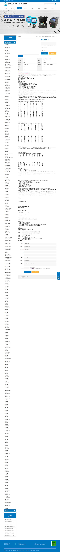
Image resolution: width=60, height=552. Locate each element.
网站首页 (6, 8)
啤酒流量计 (6, 102)
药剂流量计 (6, 304)
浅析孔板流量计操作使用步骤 (9, 528)
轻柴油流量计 (7, 82)
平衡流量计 (6, 491)
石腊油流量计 (7, 335)
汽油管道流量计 (7, 226)
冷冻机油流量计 (7, 186)
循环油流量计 (7, 200)
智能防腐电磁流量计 (8, 502)
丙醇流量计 (6, 326)
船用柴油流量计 (7, 122)
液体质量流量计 (7, 453)
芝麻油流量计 (7, 214)
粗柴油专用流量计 (7, 133)
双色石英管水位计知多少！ (8, 519)
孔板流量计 (6, 465)
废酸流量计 (6, 349)
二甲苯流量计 (7, 315)
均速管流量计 (7, 459)
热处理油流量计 (7, 180)
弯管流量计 (6, 496)
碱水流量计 (6, 289)
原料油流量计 (7, 174)
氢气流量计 (6, 427)
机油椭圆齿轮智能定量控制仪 (9, 65)
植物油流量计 (7, 300)
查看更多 (6, 510)
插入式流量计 (7, 448)
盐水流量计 (6, 373)
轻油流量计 (6, 309)
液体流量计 (6, 479)
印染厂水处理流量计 (8, 275)
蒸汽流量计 (6, 476)
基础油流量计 (7, 148)
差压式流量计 (7, 471)
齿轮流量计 (6, 61)
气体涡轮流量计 (7, 396)
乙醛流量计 (6, 338)
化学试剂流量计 (7, 361)
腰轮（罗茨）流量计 (8, 347)
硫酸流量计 (6, 410)
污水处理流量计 (7, 90)
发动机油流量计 (7, 137)
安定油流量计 (7, 142)
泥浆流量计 (6, 450)
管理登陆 (37, 550)
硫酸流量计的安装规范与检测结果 (9, 530)
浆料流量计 (6, 375)
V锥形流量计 (7, 44)
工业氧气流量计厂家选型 (24, 276)
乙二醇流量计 (7, 327)
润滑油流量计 (7, 425)
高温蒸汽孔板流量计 (8, 246)
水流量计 (6, 399)
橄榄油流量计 (7, 217)
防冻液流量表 (7, 306)
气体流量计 (6, 473)
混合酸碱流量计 (7, 352)
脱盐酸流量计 (7, 324)
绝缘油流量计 (7, 99)
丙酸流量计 (6, 110)
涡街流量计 (6, 482)
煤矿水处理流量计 (7, 269)
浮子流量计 (6, 456)
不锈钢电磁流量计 (7, 209)
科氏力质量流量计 (7, 390)
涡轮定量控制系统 (7, 165)
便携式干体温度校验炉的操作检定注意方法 (10, 526)
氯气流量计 (6, 416)
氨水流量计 (6, 372)
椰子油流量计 (7, 145)
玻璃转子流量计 (7, 494)
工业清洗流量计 (7, 281)
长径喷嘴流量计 (7, 85)
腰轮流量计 (6, 488)
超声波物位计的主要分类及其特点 (9, 535)
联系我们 (55, 0)
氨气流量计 (6, 439)
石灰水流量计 (7, 286)
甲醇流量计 (6, 413)
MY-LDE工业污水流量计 (8, 237)
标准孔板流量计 (7, 505)
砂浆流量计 (6, 330)
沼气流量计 (6, 402)
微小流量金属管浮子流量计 (9, 157)
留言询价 (52, 53)
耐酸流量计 (6, 355)
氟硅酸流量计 (7, 376)
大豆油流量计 (7, 387)
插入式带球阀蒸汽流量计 (8, 257)
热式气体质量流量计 (8, 67)
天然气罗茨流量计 (7, 171)
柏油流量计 (6, 151)
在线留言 (52, 0)
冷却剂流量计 (7, 280)
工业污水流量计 (7, 114)
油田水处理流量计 (7, 260)
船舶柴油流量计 (7, 223)
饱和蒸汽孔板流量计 (8, 249)
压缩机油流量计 (7, 232)
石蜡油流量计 (7, 177)
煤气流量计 (6, 401)
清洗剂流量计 (7, 283)
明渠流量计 (6, 474)
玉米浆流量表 (7, 229)
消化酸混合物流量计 (8, 358)
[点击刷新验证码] (32, 268)
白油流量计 (6, 191)
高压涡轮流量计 (7, 160)
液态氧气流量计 (7, 341)
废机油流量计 (7, 188)
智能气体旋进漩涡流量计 (8, 240)
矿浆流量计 (6, 228)
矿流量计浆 (6, 444)
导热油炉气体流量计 (8, 255)
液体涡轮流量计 (7, 398)
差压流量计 (6, 50)
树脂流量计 (6, 364)
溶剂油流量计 (7, 84)
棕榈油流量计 (7, 125)
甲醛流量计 (6, 318)
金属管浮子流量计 (7, 497)
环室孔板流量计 (7, 47)
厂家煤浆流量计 (7, 59)
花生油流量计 (7, 301)
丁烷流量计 (6, 344)
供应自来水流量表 (7, 62)
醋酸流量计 (6, 378)
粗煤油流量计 (7, 131)
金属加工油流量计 (7, 220)
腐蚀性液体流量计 (7, 329)
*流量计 (6, 252)
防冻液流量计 (7, 111)
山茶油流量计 (7, 298)
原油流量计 (6, 203)
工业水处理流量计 (7, 263)
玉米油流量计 (7, 211)
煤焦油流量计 (7, 182)
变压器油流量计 (7, 139)
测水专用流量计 (7, 156)
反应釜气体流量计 (7, 254)
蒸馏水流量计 (7, 96)
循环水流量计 (7, 447)
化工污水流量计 (7, 88)
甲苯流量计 (6, 312)
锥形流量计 (6, 470)
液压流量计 (6, 462)
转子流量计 (6, 468)
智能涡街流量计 (7, 419)
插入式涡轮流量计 (7, 159)
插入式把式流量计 (7, 108)
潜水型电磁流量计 (7, 79)
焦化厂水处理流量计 (8, 272)
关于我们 (12, 8)
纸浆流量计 (6, 384)
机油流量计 (6, 442)
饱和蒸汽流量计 (7, 162)
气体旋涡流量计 (7, 53)
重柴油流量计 (7, 134)
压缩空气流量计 (7, 70)
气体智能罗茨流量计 (8, 168)
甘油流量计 (6, 136)
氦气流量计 (6, 154)
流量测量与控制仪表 (8, 42)
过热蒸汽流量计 (7, 87)
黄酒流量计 (6, 295)
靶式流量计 (6, 485)
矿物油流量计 (7, 183)
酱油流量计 (6, 205)
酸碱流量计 (6, 332)
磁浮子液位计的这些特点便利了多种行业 (10, 533)
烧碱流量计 (6, 445)
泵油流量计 (6, 185)
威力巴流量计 (7, 493)
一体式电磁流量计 (7, 119)
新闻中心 (26, 8)
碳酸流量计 (6, 350)
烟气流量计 (6, 407)
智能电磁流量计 (7, 393)
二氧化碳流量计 (7, 430)
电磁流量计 (6, 508)
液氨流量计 (6, 422)
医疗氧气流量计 (7, 64)
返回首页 (49, 0)
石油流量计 (6, 234)
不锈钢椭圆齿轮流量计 (8, 208)
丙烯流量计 (6, 370)
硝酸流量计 (6, 436)
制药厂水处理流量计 (8, 277)
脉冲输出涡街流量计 (8, 258)
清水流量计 (6, 56)
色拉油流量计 (7, 206)
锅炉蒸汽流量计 (7, 73)
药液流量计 (6, 303)
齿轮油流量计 (7, 353)
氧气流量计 (6, 404)
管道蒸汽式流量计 (7, 76)
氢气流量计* (22, 277)
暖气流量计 (6, 367)
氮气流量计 (6, 421)
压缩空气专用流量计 (8, 243)
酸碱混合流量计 (7, 116)
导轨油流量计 (7, 194)
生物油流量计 (7, 231)
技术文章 (32, 8)
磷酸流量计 (6, 292)
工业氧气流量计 (7, 105)
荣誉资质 (39, 8)
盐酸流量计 (6, 424)
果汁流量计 (6, 113)
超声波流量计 (7, 499)
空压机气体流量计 (7, 93)
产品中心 (19, 8)
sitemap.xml (27, 550)
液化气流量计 (7, 433)
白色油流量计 (7, 128)
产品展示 (40, 36)
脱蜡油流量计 (7, 197)
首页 (37, 36)
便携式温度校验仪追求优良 (8, 521)
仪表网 (34, 550)
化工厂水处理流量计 (8, 278)
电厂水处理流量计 (7, 266)
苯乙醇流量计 (7, 321)
